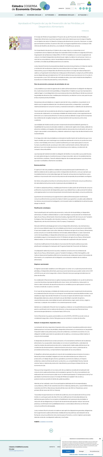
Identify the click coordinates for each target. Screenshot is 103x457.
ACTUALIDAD (82, 15)
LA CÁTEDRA (19, 15)
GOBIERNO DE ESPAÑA (46, 421)
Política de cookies (74, 454)
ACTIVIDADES (49, 15)
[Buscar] (75, 8)
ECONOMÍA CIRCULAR (34, 15)
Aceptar (68, 451)
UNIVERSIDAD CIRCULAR (66, 15)
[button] (100, 438)
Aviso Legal (90, 454)
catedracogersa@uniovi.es (16, 450)
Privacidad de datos (83, 454)
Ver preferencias (94, 451)
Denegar (81, 451)
